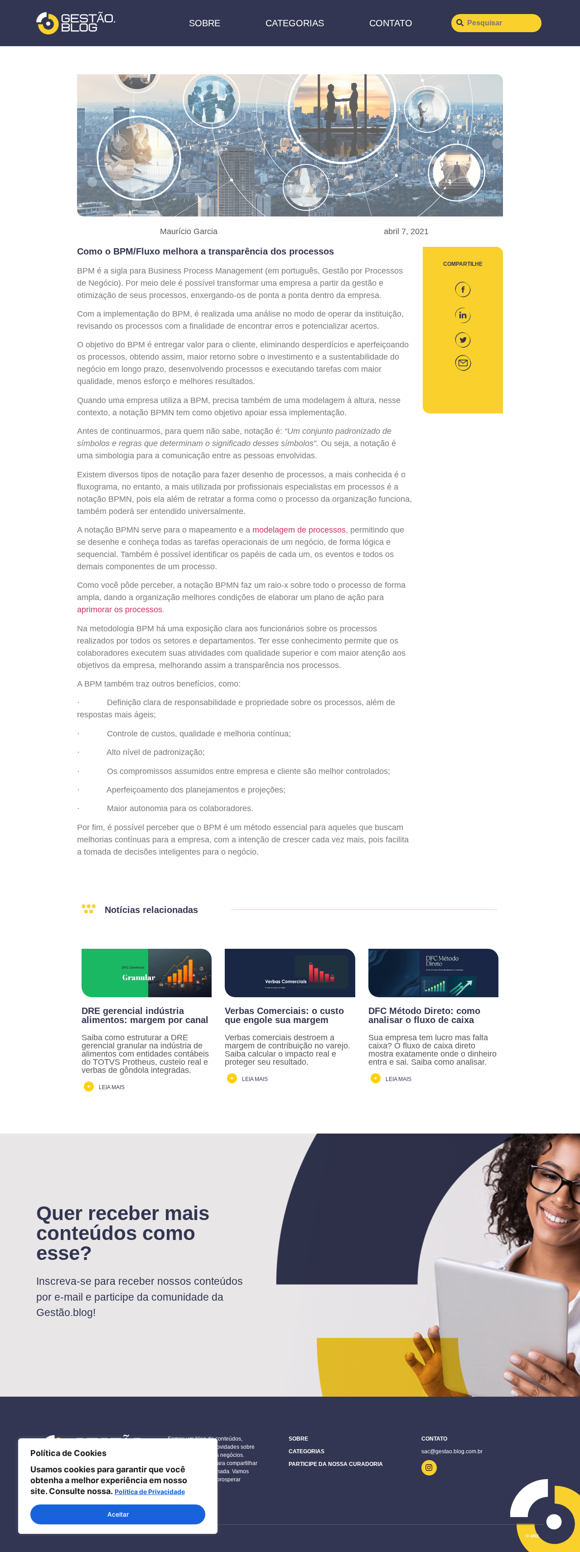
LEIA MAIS (112, 1087)
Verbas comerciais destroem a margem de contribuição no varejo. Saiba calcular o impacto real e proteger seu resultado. (287, 1050)
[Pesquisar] (496, 23)
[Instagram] (429, 1467)
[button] (463, 286)
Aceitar (118, 1514)
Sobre (204, 23)
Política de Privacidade (150, 1491)
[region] (118, 1486)
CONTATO (390, 23)
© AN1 (532, 1535)
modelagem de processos (299, 529)
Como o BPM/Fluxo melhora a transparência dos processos (205, 251)
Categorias (295, 23)
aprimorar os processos (119, 609)
